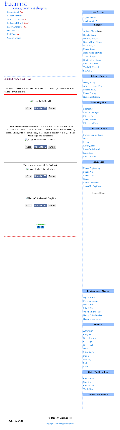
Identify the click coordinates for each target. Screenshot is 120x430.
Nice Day (87, 359)
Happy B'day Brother (92, 315)
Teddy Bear (88, 389)
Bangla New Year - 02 (17, 78)
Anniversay (88, 331)
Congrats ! (87, 334)
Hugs (85, 138)
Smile (85, 363)
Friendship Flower (91, 123)
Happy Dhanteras (17, 27)
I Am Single (88, 352)
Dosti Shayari (89, 45)
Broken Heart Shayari (92, 42)
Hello (85, 349)
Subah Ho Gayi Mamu (93, 186)
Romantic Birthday (91, 97)
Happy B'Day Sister (92, 319)
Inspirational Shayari (92, 53)
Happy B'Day (89, 83)
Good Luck (88, 345)
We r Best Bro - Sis (91, 312)
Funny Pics (88, 172)
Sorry (85, 367)
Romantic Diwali (16, 16)
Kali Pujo (13, 34)
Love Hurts (88, 153)
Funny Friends (89, 119)
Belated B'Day (89, 90)
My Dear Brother (90, 301)
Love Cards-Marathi (92, 149)
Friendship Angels (91, 112)
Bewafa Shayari (90, 35)
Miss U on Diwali (16, 19)
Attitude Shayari (92, 31)
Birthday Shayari (90, 38)
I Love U (87, 142)
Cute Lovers (88, 385)
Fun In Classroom (91, 183)
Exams (86, 179)
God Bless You (89, 338)
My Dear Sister (90, 297)
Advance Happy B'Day (93, 86)
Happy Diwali (15, 12)
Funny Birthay (89, 93)
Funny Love (88, 175)
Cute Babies (88, 378)
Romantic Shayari (91, 63)
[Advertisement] (20, 57)
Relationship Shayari (92, 60)
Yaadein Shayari (14, 38)
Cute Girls (87, 382)
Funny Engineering (91, 168)
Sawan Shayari (89, 56)
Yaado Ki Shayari (91, 67)
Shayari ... (87, 71)
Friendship (88, 109)
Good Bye (87, 341)
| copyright (50, 424)
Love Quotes (89, 146)
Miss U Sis (88, 308)
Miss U (86, 356)
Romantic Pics (89, 156)
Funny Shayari (89, 49)
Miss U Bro (88, 304)
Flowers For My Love (93, 135)
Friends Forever (90, 116)
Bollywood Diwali (18, 23)
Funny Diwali (13, 30)
